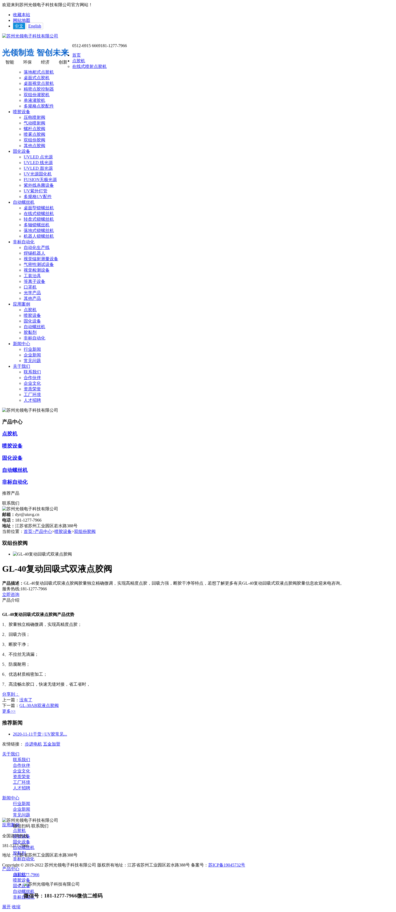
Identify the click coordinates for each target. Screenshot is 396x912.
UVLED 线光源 (38, 162)
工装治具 (32, 275)
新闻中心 (21, 343)
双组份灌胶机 (37, 94)
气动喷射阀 (34, 123)
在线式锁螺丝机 (39, 213)
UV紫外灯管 (35, 191)
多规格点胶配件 (39, 106)
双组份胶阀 (34, 140)
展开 (6, 906)
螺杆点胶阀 (34, 128)
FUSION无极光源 (40, 179)
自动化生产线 (37, 247)
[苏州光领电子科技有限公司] (30, 36)
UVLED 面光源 (38, 168)
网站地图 (21, 20)
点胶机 (78, 60)
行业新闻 (32, 349)
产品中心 (43, 531)
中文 (19, 26)
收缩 (16, 906)
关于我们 (21, 366)
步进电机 (33, 744)
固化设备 (21, 151)
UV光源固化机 (38, 174)
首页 (76, 55)
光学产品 (32, 292)
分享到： (10, 694)
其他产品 (32, 298)
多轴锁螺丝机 (37, 225)
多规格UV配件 (38, 196)
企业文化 (32, 383)
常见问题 (32, 360)
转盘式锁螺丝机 (39, 219)
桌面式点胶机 (37, 77)
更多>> (9, 711)
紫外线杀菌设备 (39, 185)
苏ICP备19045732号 (226, 865)
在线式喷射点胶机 (89, 66)
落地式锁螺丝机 (39, 230)
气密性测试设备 (39, 264)
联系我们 (32, 372)
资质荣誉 (32, 389)
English (34, 26)
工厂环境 (32, 394)
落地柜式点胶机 (39, 72)
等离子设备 (34, 281)
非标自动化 (23, 242)
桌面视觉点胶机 (39, 83)
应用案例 (21, 304)
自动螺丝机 (23, 202)
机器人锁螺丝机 (39, 236)
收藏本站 (21, 14)
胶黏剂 (30, 332)
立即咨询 (10, 594)
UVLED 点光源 (38, 157)
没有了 (25, 700)
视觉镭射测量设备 (41, 258)
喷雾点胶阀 (34, 134)
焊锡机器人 (34, 253)
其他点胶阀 (34, 145)
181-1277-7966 (26, 874)
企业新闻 (32, 355)
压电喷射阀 (34, 117)
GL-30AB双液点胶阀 (39, 705)
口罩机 (30, 287)
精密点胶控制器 (39, 89)
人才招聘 (32, 400)
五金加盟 (51, 744)
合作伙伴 (32, 377)
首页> (29, 531)
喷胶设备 (21, 111)
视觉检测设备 (37, 270)
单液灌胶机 (34, 100)
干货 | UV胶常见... (40, 734)
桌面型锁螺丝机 (39, 208)
